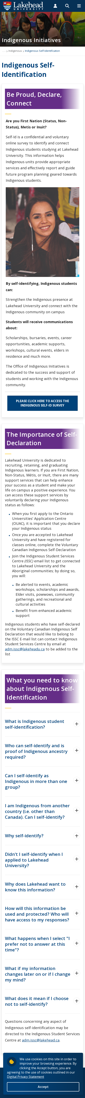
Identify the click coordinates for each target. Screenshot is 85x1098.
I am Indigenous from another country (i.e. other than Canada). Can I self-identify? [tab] (37, 811)
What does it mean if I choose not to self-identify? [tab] (37, 1001)
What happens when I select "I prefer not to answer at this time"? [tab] (37, 944)
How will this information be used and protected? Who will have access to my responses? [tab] (37, 914)
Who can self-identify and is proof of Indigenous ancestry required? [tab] (36, 751)
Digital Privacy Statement (25, 1076)
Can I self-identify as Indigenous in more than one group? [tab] (36, 781)
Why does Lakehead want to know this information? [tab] (35, 887)
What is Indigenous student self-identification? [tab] (34, 724)
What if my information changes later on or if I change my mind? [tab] (37, 974)
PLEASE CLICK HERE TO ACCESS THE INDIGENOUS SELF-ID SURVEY (42, 403)
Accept (43, 1087)
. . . (4, 51)
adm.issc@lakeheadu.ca (25, 649)
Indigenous (15, 51)
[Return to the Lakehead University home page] (23, 5)
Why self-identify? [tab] (24, 836)
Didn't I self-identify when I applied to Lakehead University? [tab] (34, 860)
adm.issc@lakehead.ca (41, 1040)
